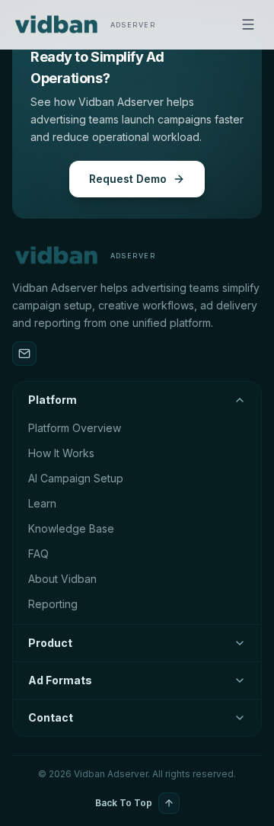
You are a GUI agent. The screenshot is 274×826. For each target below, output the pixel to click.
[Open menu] (248, 24)
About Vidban (62, 578)
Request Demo (128, 178)
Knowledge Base (71, 528)
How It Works (61, 453)
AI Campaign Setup (75, 478)
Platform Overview (74, 427)
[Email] (24, 353)
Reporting (53, 603)
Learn (42, 503)
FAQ (38, 553)
